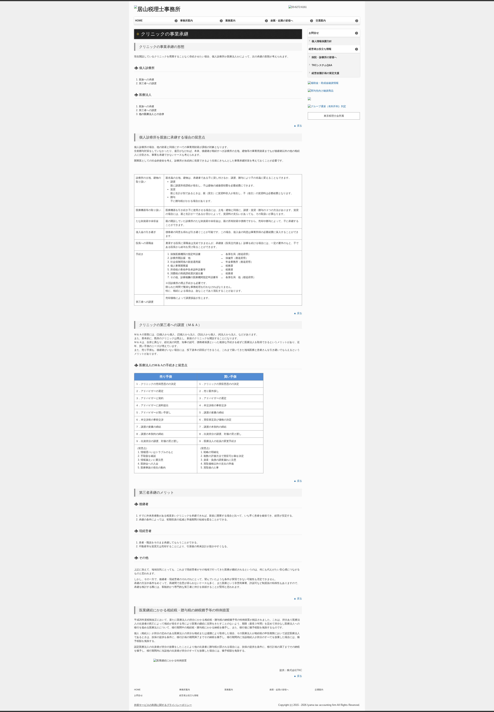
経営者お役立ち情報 (320, 49)
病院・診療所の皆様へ (324, 57)
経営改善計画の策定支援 (325, 73)
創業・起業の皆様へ (282, 20)
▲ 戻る (298, 125)
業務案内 (230, 20)
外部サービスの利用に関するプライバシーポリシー (163, 705)
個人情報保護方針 (322, 41)
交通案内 (321, 20)
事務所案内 (186, 20)
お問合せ (314, 32)
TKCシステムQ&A (322, 65)
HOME (139, 20)
